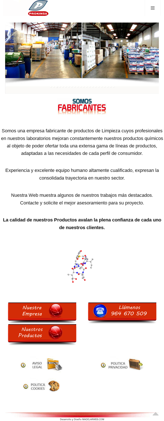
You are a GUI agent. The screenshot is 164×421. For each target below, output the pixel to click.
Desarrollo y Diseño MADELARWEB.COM (82, 419)
